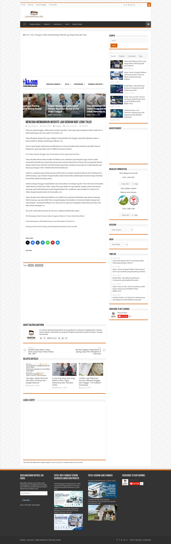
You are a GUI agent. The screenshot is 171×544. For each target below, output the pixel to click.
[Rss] (124, 4)
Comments (132, 56)
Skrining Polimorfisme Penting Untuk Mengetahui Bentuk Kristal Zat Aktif (51, 226)
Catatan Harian (34, 24)
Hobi (67, 24)
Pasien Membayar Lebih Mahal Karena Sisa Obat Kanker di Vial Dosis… (51, 221)
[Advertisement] (64, 56)
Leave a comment (71, 126)
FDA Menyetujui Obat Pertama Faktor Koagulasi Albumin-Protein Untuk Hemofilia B (55, 216)
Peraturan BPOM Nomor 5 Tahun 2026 (101, 481)
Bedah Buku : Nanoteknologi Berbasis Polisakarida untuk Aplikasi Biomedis (134, 88)
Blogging (38, 35)
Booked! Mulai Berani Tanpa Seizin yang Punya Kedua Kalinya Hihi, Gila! (41, 351)
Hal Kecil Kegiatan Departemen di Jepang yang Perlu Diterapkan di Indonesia (88, 351)
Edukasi (46, 24)
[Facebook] (126, 4)
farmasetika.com (56, 133)
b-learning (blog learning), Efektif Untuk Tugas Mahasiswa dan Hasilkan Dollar (63, 381)
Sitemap (30, 5)
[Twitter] (129, 4)
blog (31, 265)
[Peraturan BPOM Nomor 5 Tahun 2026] (102, 490)
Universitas (57, 24)
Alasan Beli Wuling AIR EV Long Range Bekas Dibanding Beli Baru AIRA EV (135, 63)
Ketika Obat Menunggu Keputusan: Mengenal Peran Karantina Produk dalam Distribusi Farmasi (66, 510)
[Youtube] (132, 4)
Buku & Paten (77, 24)
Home (24, 24)
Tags (140, 56)
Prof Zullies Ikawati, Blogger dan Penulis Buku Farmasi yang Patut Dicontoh (52, 154)
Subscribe (26, 500)
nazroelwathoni (33, 126)
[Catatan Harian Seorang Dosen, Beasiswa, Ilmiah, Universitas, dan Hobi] (34, 14)
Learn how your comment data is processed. (67, 462)
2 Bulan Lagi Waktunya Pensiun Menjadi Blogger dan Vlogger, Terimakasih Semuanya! (90, 381)
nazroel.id (30, 540)
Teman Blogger (41, 5)
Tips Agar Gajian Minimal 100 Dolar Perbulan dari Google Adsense (37, 380)
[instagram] (134, 4)
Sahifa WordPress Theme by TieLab (48, 540)
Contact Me (53, 5)
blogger (39, 265)
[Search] (149, 5)
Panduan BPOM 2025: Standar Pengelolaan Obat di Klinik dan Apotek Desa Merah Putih (101, 501)
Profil (23, 5)
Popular (122, 56)
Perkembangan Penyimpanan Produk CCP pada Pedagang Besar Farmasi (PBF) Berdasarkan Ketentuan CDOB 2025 (67, 486)
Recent (113, 56)
